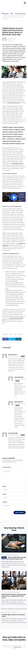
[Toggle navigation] (25, 3)
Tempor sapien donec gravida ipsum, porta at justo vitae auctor (14, 558)
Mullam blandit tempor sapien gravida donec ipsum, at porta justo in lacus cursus (14, 596)
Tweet (12, 339)
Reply (22, 356)
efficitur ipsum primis (17, 163)
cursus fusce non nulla (13, 102)
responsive (21, 334)
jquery (15, 334)
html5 (10, 334)
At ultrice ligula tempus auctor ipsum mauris (13, 615)
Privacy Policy (17, 647)
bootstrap (5, 334)
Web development (16, 592)
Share (5, 339)
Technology (14, 555)
